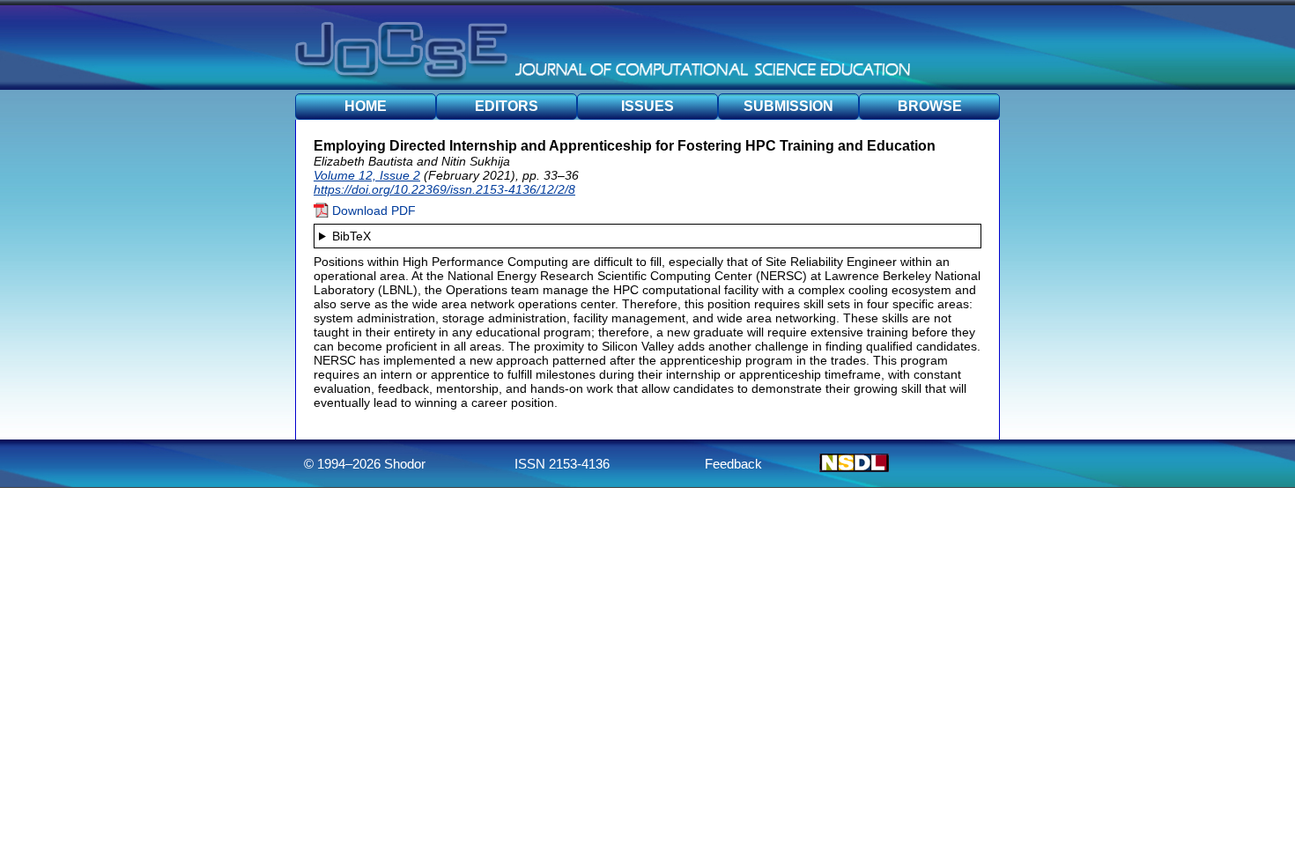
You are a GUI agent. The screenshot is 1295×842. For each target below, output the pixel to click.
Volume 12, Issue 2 (367, 175)
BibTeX (351, 236)
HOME (365, 106)
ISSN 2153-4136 (562, 463)
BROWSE (930, 106)
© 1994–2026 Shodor (365, 463)
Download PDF (372, 210)
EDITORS (506, 106)
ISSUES (647, 106)
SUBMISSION (788, 106)
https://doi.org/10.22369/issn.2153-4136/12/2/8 (444, 189)
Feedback (733, 463)
